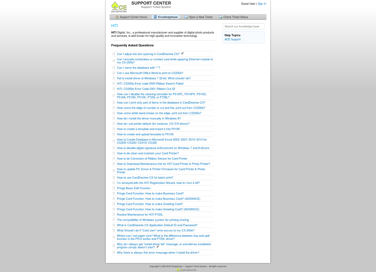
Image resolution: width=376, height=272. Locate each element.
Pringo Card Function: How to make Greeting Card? (150, 204)
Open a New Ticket (200, 17)
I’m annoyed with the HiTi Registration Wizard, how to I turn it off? (159, 183)
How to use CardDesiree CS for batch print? (146, 177)
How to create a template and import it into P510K (149, 129)
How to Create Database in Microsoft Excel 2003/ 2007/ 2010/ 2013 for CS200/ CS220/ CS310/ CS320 (162, 141)
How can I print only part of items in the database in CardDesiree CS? (162, 102)
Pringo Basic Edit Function (134, 188)
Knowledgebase (168, 17)
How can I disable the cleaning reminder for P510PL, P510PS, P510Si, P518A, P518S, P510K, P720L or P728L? (162, 95)
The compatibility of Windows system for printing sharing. (154, 220)
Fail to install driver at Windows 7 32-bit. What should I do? (154, 78)
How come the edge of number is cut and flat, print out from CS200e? (162, 108)
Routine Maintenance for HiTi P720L (140, 214)
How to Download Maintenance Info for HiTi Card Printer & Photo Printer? (164, 164)
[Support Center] (141, 7)
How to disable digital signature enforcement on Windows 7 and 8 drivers (164, 148)
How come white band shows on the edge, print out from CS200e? (160, 113)
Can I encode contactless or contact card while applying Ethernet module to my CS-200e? (165, 60)
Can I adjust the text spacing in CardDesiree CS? (149, 54)
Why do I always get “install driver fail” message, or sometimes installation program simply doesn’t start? (164, 245)
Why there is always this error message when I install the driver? (159, 252)
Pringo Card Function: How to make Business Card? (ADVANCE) (159, 198)
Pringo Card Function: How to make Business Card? (151, 193)
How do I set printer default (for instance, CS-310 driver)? (154, 123)
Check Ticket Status (235, 17)
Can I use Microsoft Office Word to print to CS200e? (151, 73)
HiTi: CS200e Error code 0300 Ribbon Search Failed (151, 83)
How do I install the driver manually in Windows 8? (149, 118)
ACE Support (233, 39)
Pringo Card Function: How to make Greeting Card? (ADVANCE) (159, 209)
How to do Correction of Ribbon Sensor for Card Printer (153, 158)
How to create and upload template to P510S (146, 134)
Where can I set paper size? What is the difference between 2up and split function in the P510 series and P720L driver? (163, 237)
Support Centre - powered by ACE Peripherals (188, 269)
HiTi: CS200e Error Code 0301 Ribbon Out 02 (147, 89)
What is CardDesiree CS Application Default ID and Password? (158, 225)
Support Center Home (133, 17)
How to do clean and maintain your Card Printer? (148, 153)
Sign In (262, 3)
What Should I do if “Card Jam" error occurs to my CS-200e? (156, 230)
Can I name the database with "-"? (139, 67)
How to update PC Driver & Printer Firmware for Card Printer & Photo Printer (161, 170)
